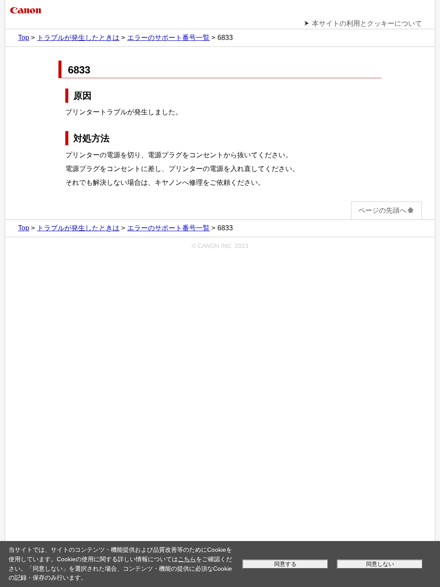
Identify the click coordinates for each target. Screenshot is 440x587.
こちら (187, 559)
